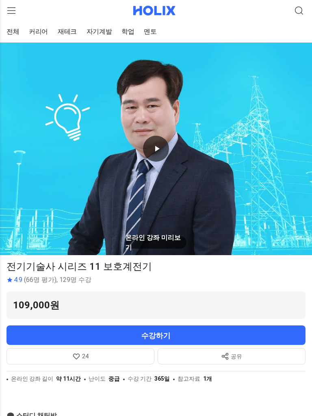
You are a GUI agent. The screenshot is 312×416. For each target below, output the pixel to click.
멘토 (150, 31)
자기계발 (99, 31)
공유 (236, 356)
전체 (12, 31)
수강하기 (156, 335)
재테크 (67, 31)
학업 (127, 31)
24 (85, 356)
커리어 (38, 31)
